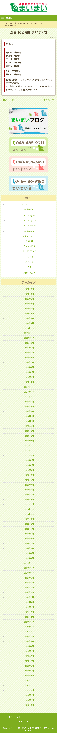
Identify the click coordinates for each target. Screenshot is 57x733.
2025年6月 (29, 357)
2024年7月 (29, 411)
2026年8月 (29, 289)
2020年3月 (29, 666)
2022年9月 (29, 519)
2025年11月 (29, 333)
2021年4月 (29, 602)
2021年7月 (29, 587)
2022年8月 (29, 524)
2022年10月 (29, 514)
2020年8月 (29, 641)
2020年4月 (29, 661)
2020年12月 (29, 622)
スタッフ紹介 (29, 246)
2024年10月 (29, 397)
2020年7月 (29, 646)
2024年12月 (29, 387)
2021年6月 (29, 592)
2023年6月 (29, 475)
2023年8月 (29, 465)
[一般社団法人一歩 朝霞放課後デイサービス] (28, 11)
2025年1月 (29, 382)
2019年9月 (29, 695)
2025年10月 (29, 338)
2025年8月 (29, 348)
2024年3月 (29, 431)
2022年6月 (29, 534)
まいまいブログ (29, 251)
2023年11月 (29, 450)
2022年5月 (29, 538)
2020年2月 (29, 671)
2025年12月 (29, 328)
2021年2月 (29, 612)
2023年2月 (29, 494)
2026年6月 (29, 299)
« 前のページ (7, 100)
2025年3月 (29, 372)
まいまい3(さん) (29, 225)
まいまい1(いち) (29, 215)
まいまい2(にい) (29, 220)
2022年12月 (29, 504)
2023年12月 (29, 445)
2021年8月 (29, 583)
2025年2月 (29, 377)
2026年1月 (29, 323)
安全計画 (29, 241)
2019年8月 (29, 700)
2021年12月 (29, 563)
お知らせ (29, 257)
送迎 (42, 23)
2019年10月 (29, 690)
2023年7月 (29, 470)
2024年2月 (29, 436)
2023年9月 (29, 460)
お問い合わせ (29, 273)
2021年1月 (29, 617)
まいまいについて (29, 204)
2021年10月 (29, 573)
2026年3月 (29, 313)
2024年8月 (29, 406)
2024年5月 (29, 421)
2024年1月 (29, 441)
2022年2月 (29, 553)
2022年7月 (29, 529)
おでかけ (29, 262)
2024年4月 (29, 426)
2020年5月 (29, 656)
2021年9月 (29, 578)
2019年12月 (29, 680)
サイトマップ (15, 717)
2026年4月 (29, 309)
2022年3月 (29, 548)
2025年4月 (29, 367)
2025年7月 (29, 352)
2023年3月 (29, 490)
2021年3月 (29, 607)
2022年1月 (29, 558)
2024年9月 (29, 402)
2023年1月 (29, 499)
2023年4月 (29, 485)
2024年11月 (29, 392)
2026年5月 (29, 304)
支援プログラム (29, 236)
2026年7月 (29, 294)
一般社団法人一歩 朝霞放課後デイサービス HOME (21, 23)
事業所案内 (29, 209)
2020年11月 (29, 627)
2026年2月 (29, 318)
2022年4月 (29, 543)
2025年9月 (29, 343)
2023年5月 (29, 480)
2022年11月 (29, 509)
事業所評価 (29, 231)
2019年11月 (29, 685)
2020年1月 (29, 676)
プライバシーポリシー (18, 721)
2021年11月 (29, 568)
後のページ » (49, 100)
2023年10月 (29, 455)
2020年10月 (29, 631)
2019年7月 (29, 705)
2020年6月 (29, 651)
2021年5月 (29, 597)
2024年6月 (29, 416)
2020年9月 (29, 636)
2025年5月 (29, 362)
